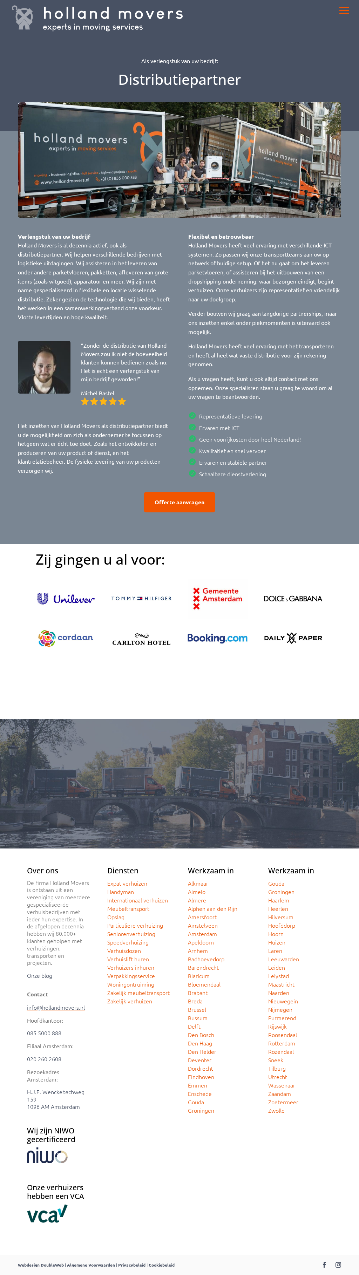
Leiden (276, 967)
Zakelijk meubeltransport (138, 992)
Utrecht (277, 1076)
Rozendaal (281, 1051)
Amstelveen (203, 925)
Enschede (200, 1093)
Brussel (197, 1009)
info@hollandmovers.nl (56, 1007)
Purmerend (282, 1018)
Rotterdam (281, 1043)
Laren (275, 950)
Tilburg (277, 1068)
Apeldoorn (201, 942)
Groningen (201, 1110)
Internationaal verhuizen (137, 900)
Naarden (278, 992)
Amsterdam (202, 934)
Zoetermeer (283, 1102)
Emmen (197, 1085)
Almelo (196, 891)
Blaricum (199, 976)
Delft (194, 1026)
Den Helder (202, 1051)
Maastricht (281, 984)
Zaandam (279, 1093)
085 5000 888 (44, 1033)
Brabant (198, 992)
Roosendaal (282, 1034)
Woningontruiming (130, 984)
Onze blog (39, 975)
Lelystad (278, 976)
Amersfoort (202, 917)
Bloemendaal (204, 984)
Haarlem (278, 900)
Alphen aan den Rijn (212, 908)
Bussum (198, 1018)
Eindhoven (201, 1076)
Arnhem (198, 950)
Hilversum (280, 917)
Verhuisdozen (124, 950)
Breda (195, 1001)
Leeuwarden (283, 959)
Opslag (115, 917)
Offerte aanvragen (179, 502)
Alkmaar (198, 883)
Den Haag (200, 1043)
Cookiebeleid (162, 1265)
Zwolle (276, 1110)
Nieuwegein (283, 1001)
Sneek (275, 1060)
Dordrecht (200, 1068)
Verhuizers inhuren (130, 967)
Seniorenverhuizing (131, 934)
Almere (197, 900)
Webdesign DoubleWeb (41, 1265)
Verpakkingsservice (131, 976)
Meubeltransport (128, 908)
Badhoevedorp (206, 959)
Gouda (196, 1102)
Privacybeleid (131, 1265)
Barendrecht (203, 967)
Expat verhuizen (127, 883)
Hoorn (276, 934)
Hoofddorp (281, 925)
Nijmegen (280, 1009)
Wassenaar (281, 1085)
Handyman (120, 891)
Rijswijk (277, 1026)
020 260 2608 (44, 1059)
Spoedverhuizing (128, 942)
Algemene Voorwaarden (91, 1265)
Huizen (276, 942)
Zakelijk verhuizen (129, 1001)
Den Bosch (201, 1034)
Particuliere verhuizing (135, 925)
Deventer (199, 1060)
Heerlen (278, 908)
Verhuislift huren (128, 959)
